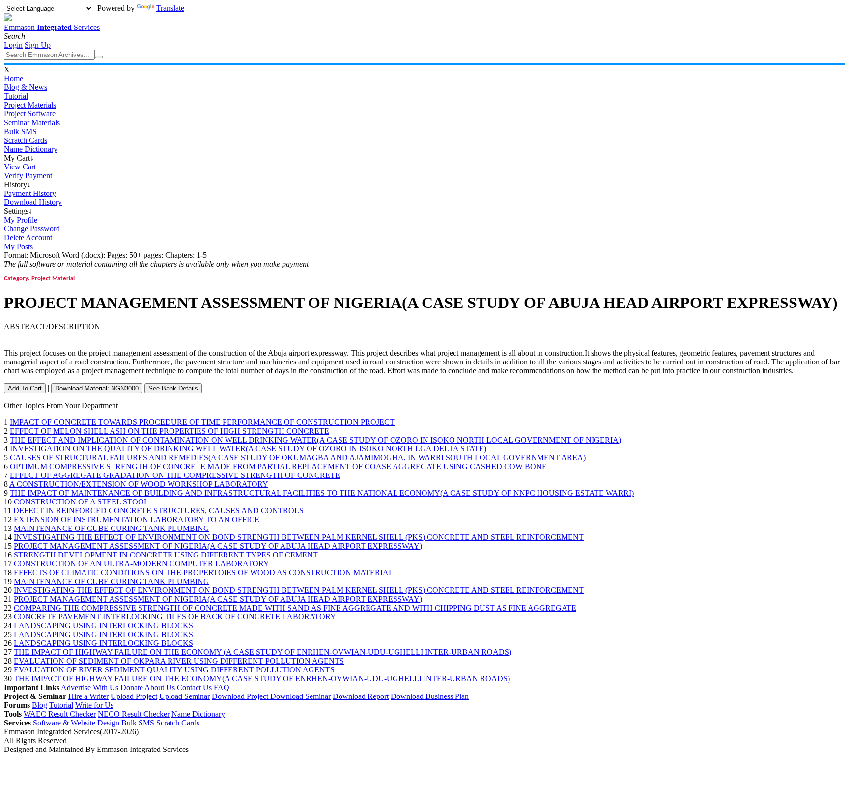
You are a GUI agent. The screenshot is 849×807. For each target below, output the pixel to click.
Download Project (241, 696)
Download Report (361, 696)
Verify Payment (28, 175)
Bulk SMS (20, 131)
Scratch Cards (25, 140)
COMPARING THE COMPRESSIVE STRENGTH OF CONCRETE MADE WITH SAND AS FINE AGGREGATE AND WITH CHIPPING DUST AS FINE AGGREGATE (295, 608)
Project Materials (30, 105)
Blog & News (25, 87)
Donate (131, 687)
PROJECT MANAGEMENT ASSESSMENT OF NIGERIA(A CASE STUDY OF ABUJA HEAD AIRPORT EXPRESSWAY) (218, 546)
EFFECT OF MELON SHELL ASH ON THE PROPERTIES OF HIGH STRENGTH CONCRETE (169, 431)
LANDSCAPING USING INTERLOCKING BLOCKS (103, 625)
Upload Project (134, 696)
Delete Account (28, 237)
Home (13, 78)
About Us (159, 687)
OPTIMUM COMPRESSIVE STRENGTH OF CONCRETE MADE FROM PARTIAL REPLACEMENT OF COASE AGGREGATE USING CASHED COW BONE (278, 466)
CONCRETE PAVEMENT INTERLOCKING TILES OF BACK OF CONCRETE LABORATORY (175, 616)
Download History (33, 202)
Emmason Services (52, 27)
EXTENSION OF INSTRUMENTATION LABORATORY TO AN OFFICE (136, 519)
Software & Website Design (76, 723)
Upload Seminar (184, 696)
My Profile (20, 220)
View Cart (20, 167)
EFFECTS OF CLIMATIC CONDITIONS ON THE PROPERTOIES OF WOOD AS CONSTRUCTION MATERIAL (204, 572)
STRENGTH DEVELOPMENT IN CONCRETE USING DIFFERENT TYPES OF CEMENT (166, 555)
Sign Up (38, 45)
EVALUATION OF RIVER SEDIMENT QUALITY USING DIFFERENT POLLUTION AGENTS (174, 670)
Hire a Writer (88, 696)
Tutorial (16, 96)
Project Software (30, 114)
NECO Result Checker (134, 714)
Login (13, 45)
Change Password (32, 228)
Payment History (30, 193)
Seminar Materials (32, 122)
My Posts (18, 246)
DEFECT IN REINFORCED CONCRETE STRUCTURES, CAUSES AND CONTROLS (158, 510)
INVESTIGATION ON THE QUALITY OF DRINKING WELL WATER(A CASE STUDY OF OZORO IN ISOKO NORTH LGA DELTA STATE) (248, 449)
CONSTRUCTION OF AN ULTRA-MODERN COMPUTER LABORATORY (141, 563)
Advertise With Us (89, 687)
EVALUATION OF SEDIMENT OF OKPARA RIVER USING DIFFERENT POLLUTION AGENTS (179, 661)
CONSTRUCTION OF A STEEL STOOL (81, 502)
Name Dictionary (30, 149)
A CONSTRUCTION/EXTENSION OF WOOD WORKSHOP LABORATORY (138, 484)
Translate (170, 8)
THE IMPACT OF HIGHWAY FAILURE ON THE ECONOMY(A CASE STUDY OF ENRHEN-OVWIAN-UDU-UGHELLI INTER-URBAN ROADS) (262, 678)
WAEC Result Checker (60, 714)
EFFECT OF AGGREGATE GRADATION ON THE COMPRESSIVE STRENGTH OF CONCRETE (175, 475)
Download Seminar (300, 696)
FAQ (221, 687)
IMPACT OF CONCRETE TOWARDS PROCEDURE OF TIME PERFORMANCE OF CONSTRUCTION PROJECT (202, 422)
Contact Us (194, 687)
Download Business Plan (430, 696)
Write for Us (94, 705)
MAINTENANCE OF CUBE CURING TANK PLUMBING (111, 528)
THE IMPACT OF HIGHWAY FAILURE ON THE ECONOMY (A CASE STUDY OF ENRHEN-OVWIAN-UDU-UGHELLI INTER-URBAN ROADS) (262, 652)
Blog (39, 705)
